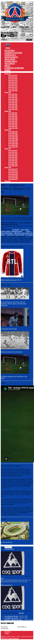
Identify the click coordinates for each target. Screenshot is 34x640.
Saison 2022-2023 (13, 172)
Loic (2, 578)
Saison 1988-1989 (12, 107)
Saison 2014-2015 (12, 157)
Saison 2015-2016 (12, 159)
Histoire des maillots (11, 57)
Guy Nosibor (29, 235)
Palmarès (7, 70)
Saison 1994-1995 (12, 119)
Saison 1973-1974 (12, 80)
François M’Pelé (19, 235)
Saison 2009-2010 (13, 147)
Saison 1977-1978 (12, 87)
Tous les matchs (10, 64)
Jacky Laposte (25, 233)
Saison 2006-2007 (13, 142)
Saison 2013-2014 (12, 155)
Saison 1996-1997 (12, 123)
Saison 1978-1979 (12, 89)
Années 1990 (8, 111)
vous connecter (12, 627)
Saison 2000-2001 (13, 131)
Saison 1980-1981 (12, 94)
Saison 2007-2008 (13, 143)
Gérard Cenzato (5, 231)
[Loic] (12, 574)
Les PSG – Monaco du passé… (14, 619)
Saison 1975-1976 (12, 84)
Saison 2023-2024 (13, 174)
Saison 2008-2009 (13, 145)
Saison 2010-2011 (12, 150)
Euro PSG (7, 66)
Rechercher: (4, 40)
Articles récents (9, 549)
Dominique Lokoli (16, 231)
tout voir (21, 613)
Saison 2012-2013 (12, 154)
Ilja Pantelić (15, 229)
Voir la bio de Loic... (7, 585)
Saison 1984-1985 (12, 101)
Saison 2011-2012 (12, 152)
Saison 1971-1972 (12, 77)
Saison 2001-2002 (13, 133)
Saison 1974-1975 (12, 82)
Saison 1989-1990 (12, 109)
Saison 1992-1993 (12, 116)
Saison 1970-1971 (12, 75)
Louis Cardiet (25, 229)
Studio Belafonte (14, 638)
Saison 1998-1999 (12, 126)
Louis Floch (10, 235)
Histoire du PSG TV (10, 55)
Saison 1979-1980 (12, 90)
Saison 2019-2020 (13, 165)
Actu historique (10, 50)
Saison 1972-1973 (12, 78)
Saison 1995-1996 (12, 121)
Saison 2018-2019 (12, 164)
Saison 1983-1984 (12, 99)
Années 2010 (8, 148)
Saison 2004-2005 (13, 138)
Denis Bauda (8, 233)
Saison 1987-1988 (12, 106)
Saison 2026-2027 (13, 179)
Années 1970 (8, 73)
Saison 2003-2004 (13, 136)
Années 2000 (8, 130)
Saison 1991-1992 (12, 114)
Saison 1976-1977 (12, 85)
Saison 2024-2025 (13, 176)
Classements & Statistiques (13, 53)
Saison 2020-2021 (13, 169)
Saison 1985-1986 (12, 102)
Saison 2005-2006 (13, 140)
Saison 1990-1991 (12, 113)
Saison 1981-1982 (12, 96)
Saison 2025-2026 (13, 177)
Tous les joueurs (10, 59)
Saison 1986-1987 (12, 104)
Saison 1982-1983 (12, 97)
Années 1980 (8, 92)
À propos (8, 547)
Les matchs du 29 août (11, 618)
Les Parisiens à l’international (14, 68)
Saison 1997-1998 (12, 125)
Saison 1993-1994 (12, 118)
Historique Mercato (11, 61)
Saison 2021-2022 (13, 171)
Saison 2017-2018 (12, 162)
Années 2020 (8, 167)
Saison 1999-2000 (13, 128)
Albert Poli (17, 233)
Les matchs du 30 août (11, 616)
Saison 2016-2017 (12, 160)
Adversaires (7, 181)
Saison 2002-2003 (13, 135)
